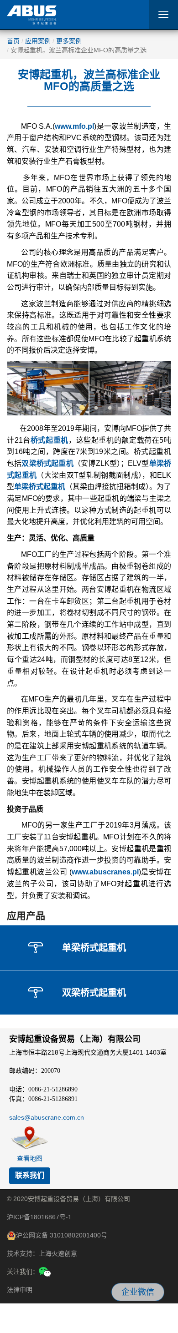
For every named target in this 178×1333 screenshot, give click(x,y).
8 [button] (123, 408)
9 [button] (136, 408)
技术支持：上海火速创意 (42, 1253)
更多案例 (69, 41)
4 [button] (68, 408)
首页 (13, 41)
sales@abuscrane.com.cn (46, 1117)
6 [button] (95, 408)
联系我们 (29, 1175)
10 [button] (150, 408)
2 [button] (41, 408)
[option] (48, 388)
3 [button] (54, 408)
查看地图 (29, 1158)
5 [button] (82, 408)
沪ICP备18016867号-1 (39, 1217)
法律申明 (19, 1289)
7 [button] (109, 408)
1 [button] (27, 408)
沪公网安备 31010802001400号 (61, 1235)
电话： (43, 1089)
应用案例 (38, 41)
